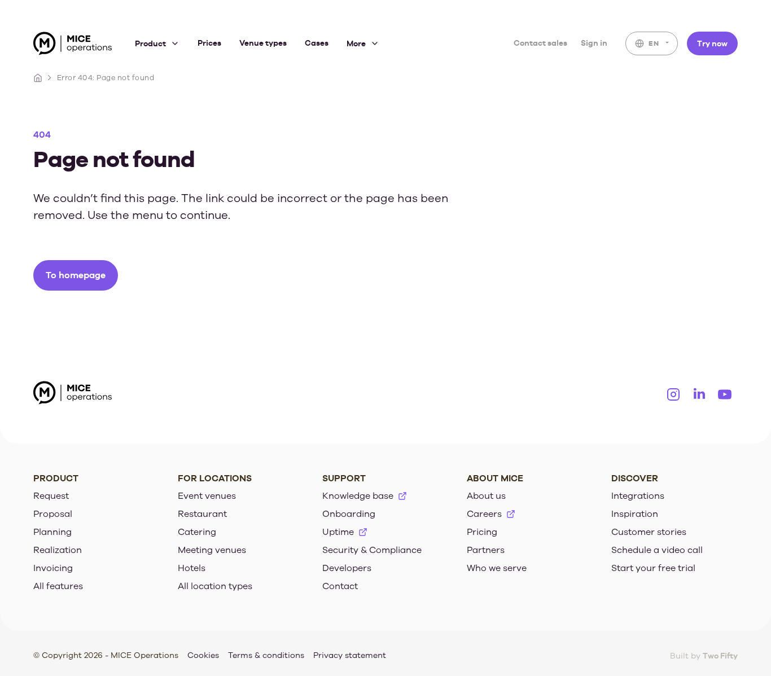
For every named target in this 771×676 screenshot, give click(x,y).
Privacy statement (349, 655)
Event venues (207, 496)
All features (58, 586)
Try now (712, 43)
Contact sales (540, 42)
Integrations (637, 496)
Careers (484, 514)
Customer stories (648, 532)
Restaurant (202, 514)
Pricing (482, 532)
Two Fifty (720, 655)
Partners (486, 550)
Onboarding (348, 514)
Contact (340, 586)
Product (150, 43)
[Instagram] (673, 394)
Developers (346, 568)
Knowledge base (357, 496)
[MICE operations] (72, 45)
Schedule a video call (657, 550)
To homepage (76, 275)
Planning (52, 532)
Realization (57, 550)
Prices (209, 42)
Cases (316, 42)
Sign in (594, 42)
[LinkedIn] (699, 394)
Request (51, 496)
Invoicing (53, 568)
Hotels (191, 568)
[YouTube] (725, 394)
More (356, 43)
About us (486, 496)
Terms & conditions (266, 655)
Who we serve (497, 568)
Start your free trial (653, 568)
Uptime (338, 532)
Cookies (203, 655)
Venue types (263, 42)
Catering (197, 532)
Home (37, 77)
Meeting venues (212, 550)
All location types (215, 586)
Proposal (52, 514)
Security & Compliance (372, 550)
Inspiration (634, 514)
